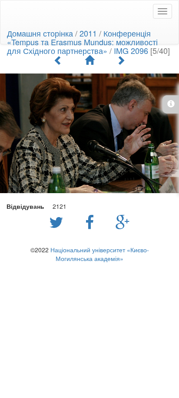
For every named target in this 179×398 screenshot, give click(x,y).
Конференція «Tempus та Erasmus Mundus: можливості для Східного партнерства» (82, 41)
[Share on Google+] (123, 221)
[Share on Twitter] (58, 221)
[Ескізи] (89, 60)
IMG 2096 (131, 50)
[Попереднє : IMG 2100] (58, 60)
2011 (88, 33)
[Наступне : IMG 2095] (120, 60)
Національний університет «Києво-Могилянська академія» (99, 254)
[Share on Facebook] (91, 221)
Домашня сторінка (40, 33)
